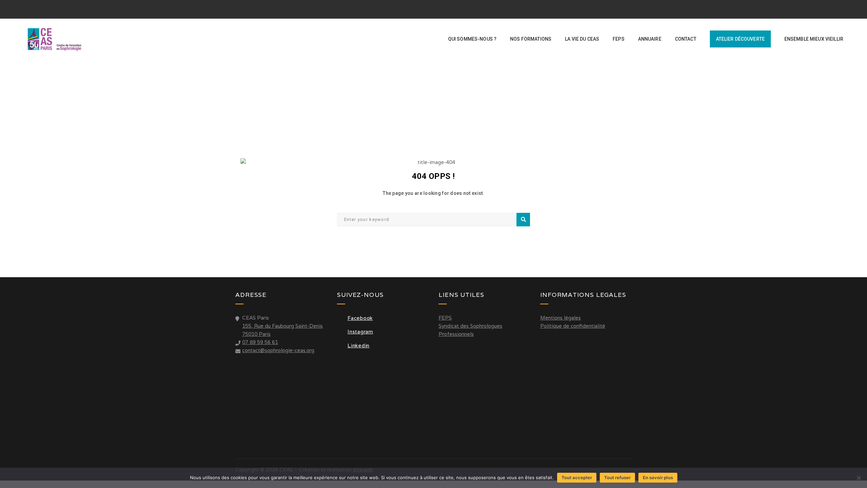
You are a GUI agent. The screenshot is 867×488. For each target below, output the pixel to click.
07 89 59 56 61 (260, 342)
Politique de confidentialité (572, 326)
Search (523, 219)
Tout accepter (577, 477)
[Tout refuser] (858, 477)
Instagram (360, 331)
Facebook (360, 318)
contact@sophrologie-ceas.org (278, 350)
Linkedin (358, 345)
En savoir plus (658, 477)
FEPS (445, 317)
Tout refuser (617, 477)
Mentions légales (560, 317)
